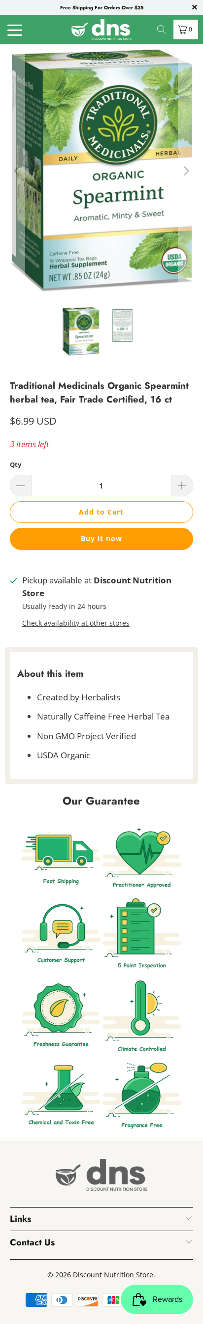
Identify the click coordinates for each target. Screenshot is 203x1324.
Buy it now (101, 538)
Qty (15, 464)
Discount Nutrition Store (113, 1274)
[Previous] (17, 170)
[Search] (161, 29)
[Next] (186, 170)
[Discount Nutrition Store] (101, 29)
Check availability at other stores (76, 623)
